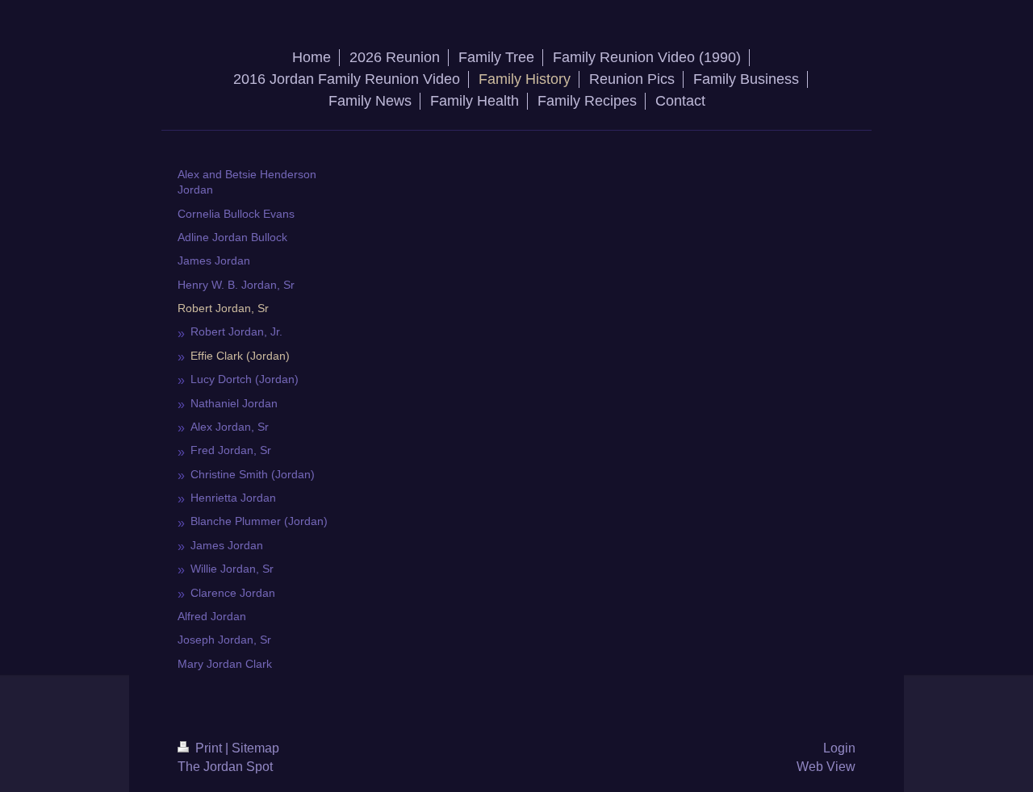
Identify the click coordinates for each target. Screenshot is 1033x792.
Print (208, 748)
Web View (826, 766)
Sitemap (255, 748)
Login (839, 748)
